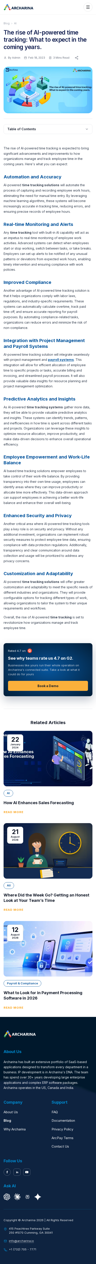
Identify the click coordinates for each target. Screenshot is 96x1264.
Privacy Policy (62, 1129)
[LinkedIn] (17, 1172)
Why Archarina (15, 1129)
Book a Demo (48, 686)
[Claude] (17, 1197)
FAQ (55, 1112)
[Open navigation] (87, 7)
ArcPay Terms (62, 1138)
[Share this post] (76, 57)
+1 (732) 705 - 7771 (22, 1249)
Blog (7, 23)
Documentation (63, 1120)
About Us (11, 1112)
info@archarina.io (21, 1241)
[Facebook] (7, 1172)
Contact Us (60, 1146)
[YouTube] (26, 1172)
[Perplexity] (27, 1197)
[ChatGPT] (7, 1197)
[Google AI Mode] (37, 1197)
